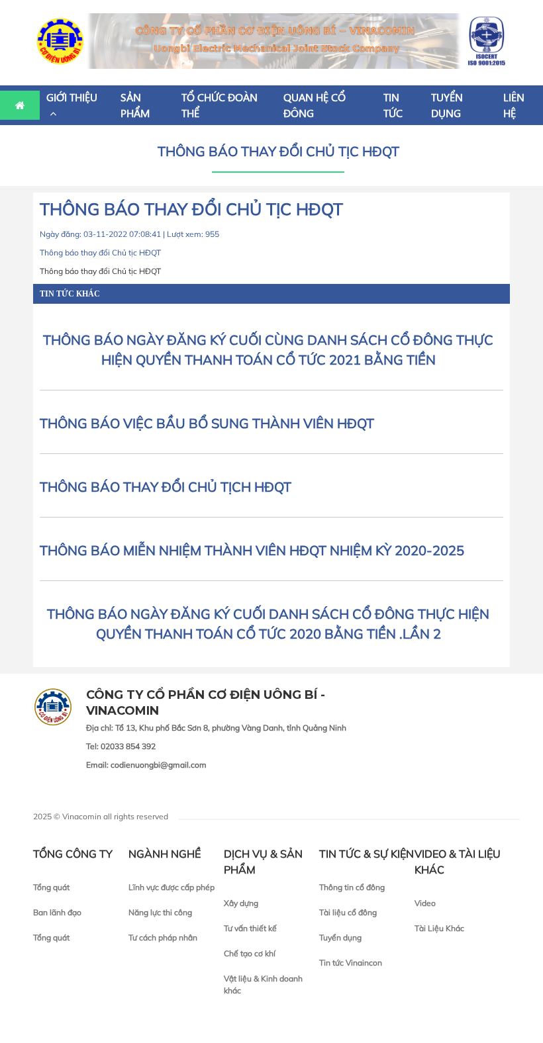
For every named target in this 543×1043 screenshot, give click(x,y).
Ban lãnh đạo (57, 912)
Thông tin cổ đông (352, 887)
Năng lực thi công (160, 912)
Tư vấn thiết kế (250, 928)
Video (425, 903)
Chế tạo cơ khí (249, 953)
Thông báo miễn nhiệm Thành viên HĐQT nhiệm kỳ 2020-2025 (252, 550)
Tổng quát (51, 887)
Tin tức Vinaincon (350, 963)
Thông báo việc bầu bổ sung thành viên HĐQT (207, 423)
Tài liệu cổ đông (348, 912)
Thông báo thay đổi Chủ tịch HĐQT (165, 486)
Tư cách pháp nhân (162, 937)
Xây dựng (241, 903)
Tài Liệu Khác (439, 928)
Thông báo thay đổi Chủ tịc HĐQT (278, 151)
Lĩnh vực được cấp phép (171, 887)
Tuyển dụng (340, 937)
